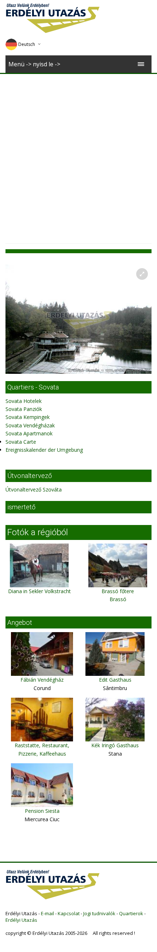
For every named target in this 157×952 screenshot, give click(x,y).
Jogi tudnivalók (99, 913)
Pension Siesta (42, 810)
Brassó (118, 599)
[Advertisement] (78, 156)
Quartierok (131, 913)
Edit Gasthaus (115, 679)
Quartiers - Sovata (33, 387)
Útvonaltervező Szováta (33, 489)
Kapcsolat (69, 913)
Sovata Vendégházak (30, 425)
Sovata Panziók (23, 409)
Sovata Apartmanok (29, 433)
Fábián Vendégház (42, 679)
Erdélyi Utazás (21, 920)
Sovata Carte (20, 441)
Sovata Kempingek (27, 417)
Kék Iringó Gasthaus (115, 745)
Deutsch (26, 44)
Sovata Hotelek (23, 400)
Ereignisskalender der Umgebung (44, 449)
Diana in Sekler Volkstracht (39, 591)
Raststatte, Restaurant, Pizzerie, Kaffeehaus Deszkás (42, 753)
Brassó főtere (118, 591)
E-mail (47, 913)
